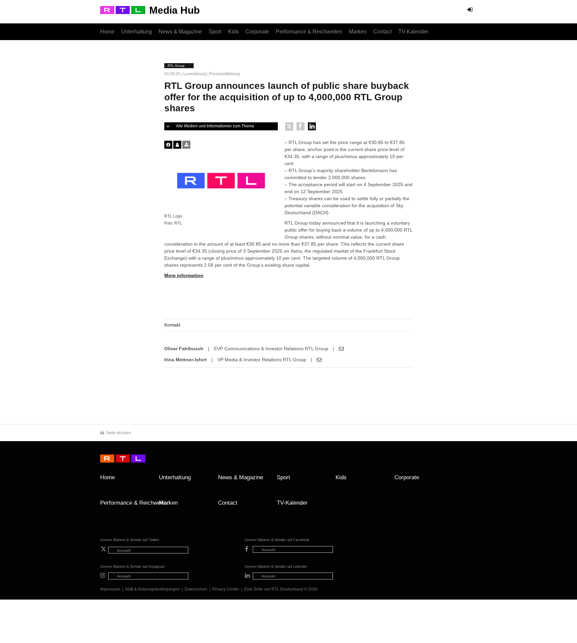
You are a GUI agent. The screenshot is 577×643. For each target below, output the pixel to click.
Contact (382, 31)
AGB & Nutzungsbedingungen (152, 589)
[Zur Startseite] (122, 10)
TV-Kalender (413, 31)
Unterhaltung (136, 31)
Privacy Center (225, 589)
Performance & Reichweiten (309, 31)
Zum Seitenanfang (470, 480)
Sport (215, 31)
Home (107, 31)
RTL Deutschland (287, 589)
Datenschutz (196, 589)
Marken (358, 31)
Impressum (110, 589)
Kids (233, 31)
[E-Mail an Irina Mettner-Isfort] (319, 359)
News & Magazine (180, 31)
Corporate (257, 31)
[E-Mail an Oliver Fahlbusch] (341, 348)
